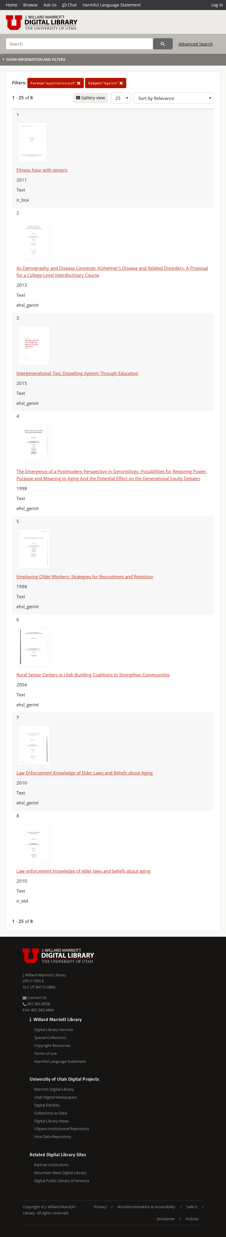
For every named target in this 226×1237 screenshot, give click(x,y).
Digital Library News (51, 1121)
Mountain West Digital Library (60, 1172)
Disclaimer (166, 1218)
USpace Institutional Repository (61, 1128)
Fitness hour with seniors (41, 170)
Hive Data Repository (52, 1136)
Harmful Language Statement (112, 5)
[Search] (163, 43)
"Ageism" (103, 83)
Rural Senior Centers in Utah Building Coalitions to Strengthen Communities (93, 675)
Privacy (100, 1206)
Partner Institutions (51, 1164)
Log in (217, 5)
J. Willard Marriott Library (44, 975)
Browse (30, 5)
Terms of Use (45, 1053)
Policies (192, 1218)
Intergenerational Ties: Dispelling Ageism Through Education (77, 373)
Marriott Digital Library (54, 1089)
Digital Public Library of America (61, 1180)
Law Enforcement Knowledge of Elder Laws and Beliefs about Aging (84, 773)
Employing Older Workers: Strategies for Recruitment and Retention (84, 576)
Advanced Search (196, 44)
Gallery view (92, 97)
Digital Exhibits (47, 1105)
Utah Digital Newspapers (55, 1097)
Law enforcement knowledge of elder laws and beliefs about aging (83, 871)
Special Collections (50, 1037)
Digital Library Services (53, 1029)
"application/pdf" (54, 83)
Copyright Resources (52, 1045)
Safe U (191, 1206)
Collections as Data (50, 1113)
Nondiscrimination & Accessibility (146, 1206)
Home (11, 5)
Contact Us (36, 997)
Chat (72, 5)
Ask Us (50, 5)
